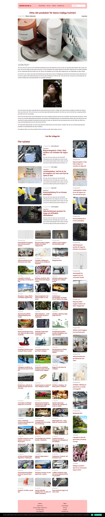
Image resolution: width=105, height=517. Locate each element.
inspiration (84, 16)
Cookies (54, 5)
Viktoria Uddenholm (30, 16)
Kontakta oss (60, 5)
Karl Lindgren (54, 167)
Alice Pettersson (55, 146)
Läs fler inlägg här (52, 136)
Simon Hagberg (54, 206)
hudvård (44, 129)
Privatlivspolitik (98, 514)
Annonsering (42, 5)
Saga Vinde (53, 188)
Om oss (48, 5)
